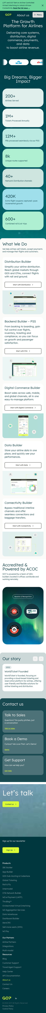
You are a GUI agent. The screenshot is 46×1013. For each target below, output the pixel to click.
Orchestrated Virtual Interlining (16, 906)
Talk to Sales (10, 728)
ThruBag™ (6, 901)
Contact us (9, 804)
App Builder (7, 872)
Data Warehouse (9, 914)
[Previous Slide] (35, 658)
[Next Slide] (41, 658)
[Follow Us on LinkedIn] (16, 998)
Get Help (8, 771)
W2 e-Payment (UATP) (12, 897)
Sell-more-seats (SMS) (12, 927)
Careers (5, 988)
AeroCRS (6, 923)
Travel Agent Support (11, 967)
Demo (7, 750)
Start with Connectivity (22, 526)
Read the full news (21, 8)
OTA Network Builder (11, 893)
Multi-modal (7, 950)
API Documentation (11, 976)
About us (6, 980)
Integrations (8, 946)
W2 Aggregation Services (13, 910)
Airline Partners (9, 942)
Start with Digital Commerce (21, 408)
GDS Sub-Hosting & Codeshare (16, 876)
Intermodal (7, 889)
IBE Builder (7, 867)
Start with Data (22, 465)
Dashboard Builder (10, 918)
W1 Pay (5, 931)
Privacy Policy (8, 1006)
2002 (8, 667)
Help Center (7, 971)
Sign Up (9, 850)
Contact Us (7, 984)
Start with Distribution (22, 285)
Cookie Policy (7, 1009)
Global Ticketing (9, 880)
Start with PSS (21, 351)
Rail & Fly (6, 884)
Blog (4, 959)
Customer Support (10, 963)
